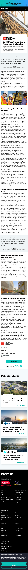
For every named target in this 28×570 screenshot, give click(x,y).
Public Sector (4, 502)
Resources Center (19, 519)
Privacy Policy (4, 544)
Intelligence (18, 497)
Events (17, 515)
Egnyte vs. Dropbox (6, 512)
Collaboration (18, 495)
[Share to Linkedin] (16, 366)
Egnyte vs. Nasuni (5, 519)
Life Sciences (4, 495)
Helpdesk (17, 530)
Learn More (14, 361)
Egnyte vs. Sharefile (6, 515)
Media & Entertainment (7, 499)
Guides (17, 512)
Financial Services (5, 497)
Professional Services (20, 526)
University (17, 533)
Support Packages (19, 528)
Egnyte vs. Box (5, 510)
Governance (18, 499)
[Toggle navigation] (25, 9)
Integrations (18, 502)
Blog (16, 510)
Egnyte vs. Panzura (6, 517)
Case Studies (18, 517)
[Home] (4, 8)
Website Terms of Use (6, 546)
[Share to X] (18, 366)
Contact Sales (4, 535)
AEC (2, 492)
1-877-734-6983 (6, 478)
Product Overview (19, 492)
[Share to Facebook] (21, 366)
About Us (3, 526)
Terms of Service (5, 541)
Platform (17, 504)
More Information (14, 567)
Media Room (4, 530)
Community (18, 535)
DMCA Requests (5, 551)
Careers (3, 528)
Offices (3, 533)
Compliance (4, 548)
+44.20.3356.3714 (7, 479)
